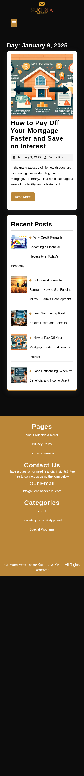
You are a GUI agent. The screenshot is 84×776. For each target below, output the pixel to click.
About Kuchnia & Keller (42, 435)
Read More (25, 198)
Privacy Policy (42, 444)
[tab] (14, 23)
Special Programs (42, 529)
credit (42, 511)
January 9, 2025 (29, 157)
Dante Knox (57, 157)
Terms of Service (42, 453)
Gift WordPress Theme (20, 565)
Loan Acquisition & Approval (42, 520)
